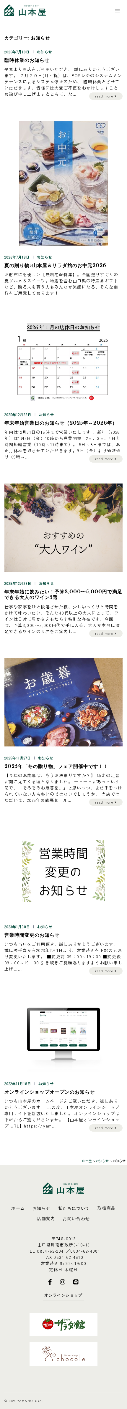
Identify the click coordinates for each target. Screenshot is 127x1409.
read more (105, 96)
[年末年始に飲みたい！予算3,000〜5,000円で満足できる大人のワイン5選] (63, 527)
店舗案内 (46, 1218)
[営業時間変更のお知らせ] (63, 870)
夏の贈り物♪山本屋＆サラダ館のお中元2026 (55, 265)
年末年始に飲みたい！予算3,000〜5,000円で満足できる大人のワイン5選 (63, 594)
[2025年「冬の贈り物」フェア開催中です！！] (63, 701)
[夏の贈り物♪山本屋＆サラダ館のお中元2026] (63, 183)
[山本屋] (25, 9)
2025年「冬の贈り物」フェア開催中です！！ (56, 766)
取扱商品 (106, 1208)
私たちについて (74, 1208)
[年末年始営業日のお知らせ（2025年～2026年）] (63, 361)
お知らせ (44, 51)
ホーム (18, 1208)
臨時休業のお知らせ (27, 60)
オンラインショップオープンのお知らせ (49, 1092)
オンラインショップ (63, 1295)
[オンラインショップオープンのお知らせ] (63, 1033)
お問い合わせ (76, 1218)
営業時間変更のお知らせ (32, 935)
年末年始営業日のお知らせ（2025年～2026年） (60, 423)
